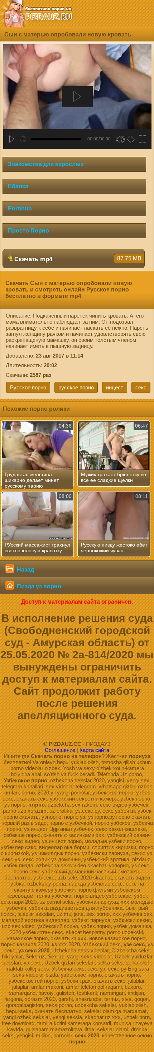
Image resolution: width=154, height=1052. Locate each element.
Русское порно (28, 387)
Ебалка (18, 186)
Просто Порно (28, 231)
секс (140, 387)
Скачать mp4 (77, 259)
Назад (24, 570)
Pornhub (20, 208)
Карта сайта (94, 750)
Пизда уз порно (38, 586)
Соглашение (60, 750)
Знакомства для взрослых (46, 164)
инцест (114, 387)
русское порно (76, 387)
